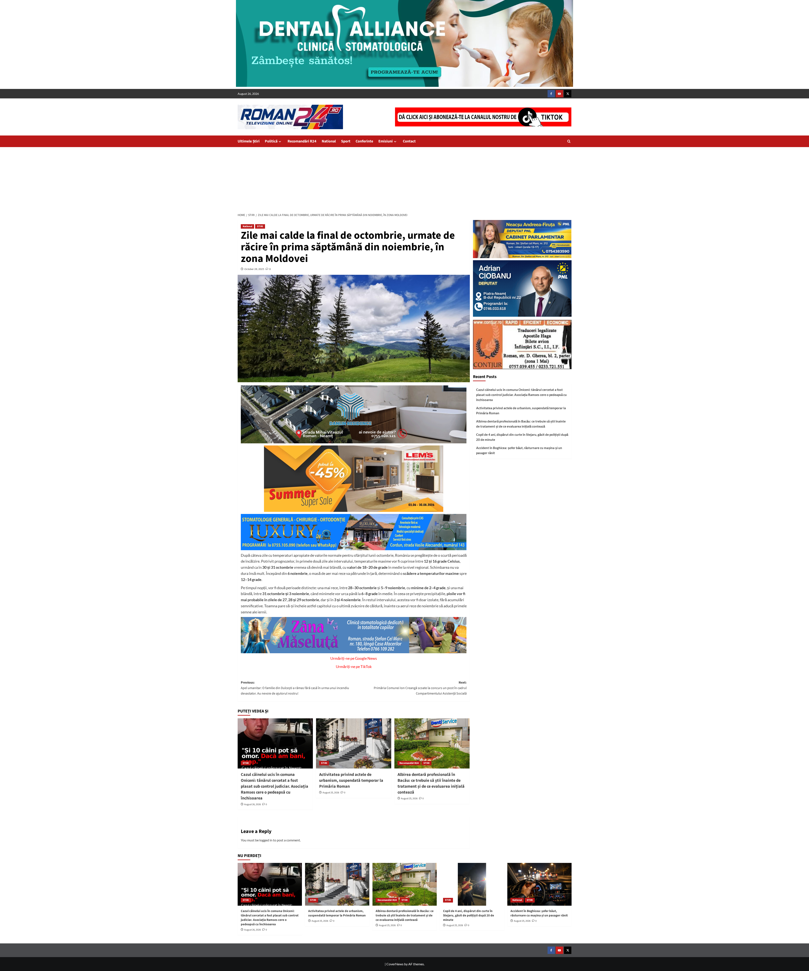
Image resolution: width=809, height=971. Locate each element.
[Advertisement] (404, 178)
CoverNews (394, 964)
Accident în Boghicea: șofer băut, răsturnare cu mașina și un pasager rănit (519, 450)
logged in (265, 840)
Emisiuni (385, 141)
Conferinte (364, 141)
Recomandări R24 (302, 141)
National (329, 141)
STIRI (260, 226)
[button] (569, 141)
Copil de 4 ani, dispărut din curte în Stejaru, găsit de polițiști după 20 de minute (522, 437)
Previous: (295, 688)
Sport (345, 141)
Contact (409, 141)
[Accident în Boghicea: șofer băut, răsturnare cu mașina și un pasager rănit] (539, 884)
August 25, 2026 (331, 792)
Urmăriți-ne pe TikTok (354, 666)
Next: (420, 688)
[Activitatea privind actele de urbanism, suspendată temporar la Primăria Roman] (353, 743)
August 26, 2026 (252, 804)
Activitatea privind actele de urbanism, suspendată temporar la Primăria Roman (351, 780)
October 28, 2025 (254, 269)
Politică (271, 141)
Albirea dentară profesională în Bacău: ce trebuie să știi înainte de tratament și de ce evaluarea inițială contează (431, 783)
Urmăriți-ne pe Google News (353, 658)
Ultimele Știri (249, 141)
